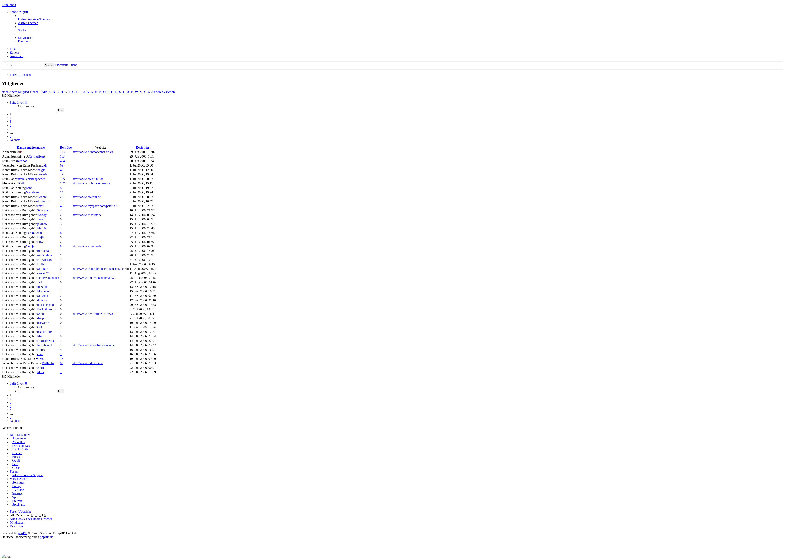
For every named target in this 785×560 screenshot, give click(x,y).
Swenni (42, 197)
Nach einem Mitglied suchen (20, 92)
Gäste (16, 467)
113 (62, 156)
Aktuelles (18, 442)
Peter (40, 206)
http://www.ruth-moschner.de (91, 183)
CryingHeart (37, 156)
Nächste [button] (15, 140)
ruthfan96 (43, 251)
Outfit (16, 460)
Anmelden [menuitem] (16, 56)
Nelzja (30, 246)
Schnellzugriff (19, 12)
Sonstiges (18, 482)
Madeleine (32, 192)
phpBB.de (46, 537)
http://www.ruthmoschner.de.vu (92, 152)
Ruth (21, 183)
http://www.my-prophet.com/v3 (92, 313)
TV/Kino (18, 490)
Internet (17, 493)
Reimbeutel (44, 345)
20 (61, 201)
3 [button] (10, 121)
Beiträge (66, 147)
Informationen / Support (27, 475)
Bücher (17, 453)
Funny (16, 486)
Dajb (40, 237)
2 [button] (10, 118)
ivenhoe (22, 161)
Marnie (41, 228)
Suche (49, 65)
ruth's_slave (44, 255)
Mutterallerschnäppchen (30, 179)
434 (62, 161)
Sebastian (43, 210)
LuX (40, 242)
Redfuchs (48, 363)
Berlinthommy (46, 309)
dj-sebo (42, 300)
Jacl (39, 282)
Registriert (143, 147)
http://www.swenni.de (86, 197)
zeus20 (41, 219)
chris (40, 354)
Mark (40, 372)
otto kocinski (45, 304)
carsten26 (43, 273)
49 (61, 206)
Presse (16, 456)
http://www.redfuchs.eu (87, 363)
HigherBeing (45, 340)
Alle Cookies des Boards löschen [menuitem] (31, 519)
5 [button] (10, 129)
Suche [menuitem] (22, 30)
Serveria (42, 174)
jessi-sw (42, 224)
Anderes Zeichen (163, 92)
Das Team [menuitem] (24, 41)
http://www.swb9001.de (87, 179)
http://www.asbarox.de (87, 215)
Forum (14, 471)
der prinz (43, 318)
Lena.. (30, 188)
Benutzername (34, 147)
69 (61, 165)
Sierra (40, 358)
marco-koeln (34, 233)
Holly (41, 264)
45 (61, 170)
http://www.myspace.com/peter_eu (94, 206)
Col (39, 327)
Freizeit (17, 501)
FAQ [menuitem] (13, 48)
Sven (40, 313)
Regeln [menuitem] (14, 52)
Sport (15, 497)
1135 (63, 152)
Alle (44, 92)
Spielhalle (18, 504)
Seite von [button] (18, 102)
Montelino (43, 291)
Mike (40, 336)
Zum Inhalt (9, 5)
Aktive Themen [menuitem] (28, 23)
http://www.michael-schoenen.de (93, 345)
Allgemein (19, 438)
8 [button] (10, 136)
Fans (15, 464)
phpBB (22, 533)
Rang (20, 147)
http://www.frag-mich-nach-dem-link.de (98, 268)
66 (61, 363)
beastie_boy (45, 331)
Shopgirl (42, 268)
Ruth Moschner (20, 434)
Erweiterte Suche (66, 65)
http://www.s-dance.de (86, 246)
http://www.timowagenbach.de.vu (94, 277)
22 (61, 174)
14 (61, 192)
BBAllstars (44, 260)
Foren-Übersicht (20, 74)
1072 (63, 183)
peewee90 (43, 322)
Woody (42, 215)
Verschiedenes (19, 479)
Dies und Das (21, 445)
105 (62, 179)
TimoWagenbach (48, 277)
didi (44, 165)
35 (61, 358)
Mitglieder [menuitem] (24, 37)
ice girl (41, 170)
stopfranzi (43, 201)
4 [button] (10, 125)
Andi (40, 367)
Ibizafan (42, 286)
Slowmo (42, 295)
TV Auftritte (20, 449)
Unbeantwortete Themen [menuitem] (34, 19)
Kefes (41, 349)
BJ (22, 152)
